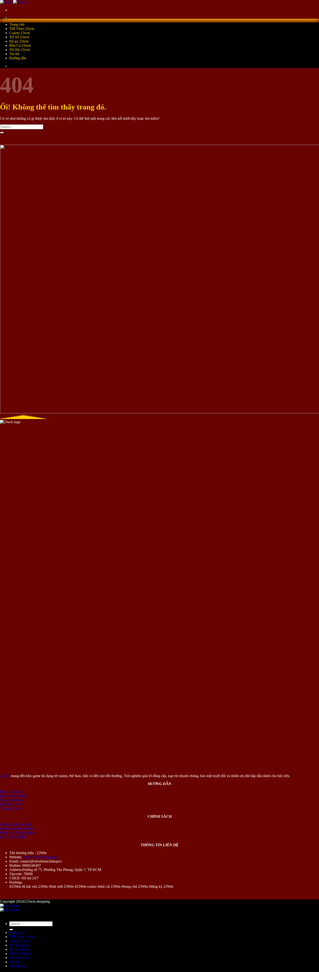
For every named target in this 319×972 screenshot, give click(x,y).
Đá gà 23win (18, 41)
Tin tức (14, 54)
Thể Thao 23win (21, 29)
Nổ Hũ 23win (19, 50)
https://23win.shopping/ (40, 857)
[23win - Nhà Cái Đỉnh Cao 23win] (13, 2)
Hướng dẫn (17, 58)
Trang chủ (16, 24)
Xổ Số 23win (19, 37)
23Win (5, 776)
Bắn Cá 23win (20, 45)
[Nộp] (2, 132)
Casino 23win (19, 33)
